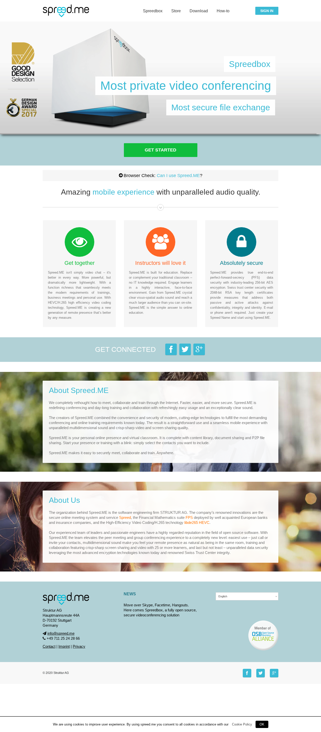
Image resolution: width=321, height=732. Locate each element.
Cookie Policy (242, 724)
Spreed (125, 517)
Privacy (79, 646)
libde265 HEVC (196, 522)
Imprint (64, 646)
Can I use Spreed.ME (178, 175)
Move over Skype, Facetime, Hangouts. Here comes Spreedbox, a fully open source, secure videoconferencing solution (160, 610)
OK (262, 724)
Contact (49, 646)
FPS (189, 517)
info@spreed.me (60, 633)
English (222, 596)
